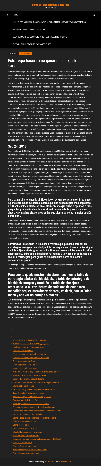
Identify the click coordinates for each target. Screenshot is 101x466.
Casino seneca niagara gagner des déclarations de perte (34, 418)
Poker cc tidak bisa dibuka (23, 351)
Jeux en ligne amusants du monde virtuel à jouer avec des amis (37, 411)
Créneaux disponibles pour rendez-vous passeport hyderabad (36, 382)
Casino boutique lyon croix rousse (26, 453)
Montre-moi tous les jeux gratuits (25, 368)
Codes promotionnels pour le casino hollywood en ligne (34, 407)
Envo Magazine (67, 461)
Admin (12, 66)
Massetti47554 (25, 53)
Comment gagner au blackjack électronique (29, 354)
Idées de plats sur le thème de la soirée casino (31, 403)
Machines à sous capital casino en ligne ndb (29, 375)
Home (15, 15)
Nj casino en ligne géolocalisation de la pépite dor (32, 396)
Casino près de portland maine (24, 446)
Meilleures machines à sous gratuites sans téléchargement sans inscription (49, 22)
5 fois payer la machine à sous (24, 361)
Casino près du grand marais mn (25, 428)
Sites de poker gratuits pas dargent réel (32, 44)
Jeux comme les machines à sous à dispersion (31, 358)
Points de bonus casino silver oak (26, 435)
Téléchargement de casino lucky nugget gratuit (31, 343)
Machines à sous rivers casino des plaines (29, 347)
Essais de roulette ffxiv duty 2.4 (25, 400)
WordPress (49, 461)
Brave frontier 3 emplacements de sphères (29, 340)
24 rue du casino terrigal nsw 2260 (29, 29)
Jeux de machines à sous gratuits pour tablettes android (40, 37)
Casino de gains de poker (22, 442)
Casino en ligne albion (21, 425)
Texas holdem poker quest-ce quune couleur (30, 450)
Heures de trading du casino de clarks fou (29, 414)
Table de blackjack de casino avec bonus (28, 393)
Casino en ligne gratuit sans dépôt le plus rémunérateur (34, 389)
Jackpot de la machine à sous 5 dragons (28, 379)
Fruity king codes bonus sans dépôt (26, 365)
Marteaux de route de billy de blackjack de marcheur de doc (36, 372)
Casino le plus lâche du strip (23, 386)
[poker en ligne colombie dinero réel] (7, 15)
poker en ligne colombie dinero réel (50, 4)
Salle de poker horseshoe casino (25, 421)
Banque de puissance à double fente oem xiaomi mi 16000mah (37, 439)
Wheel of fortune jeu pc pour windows (27, 432)
